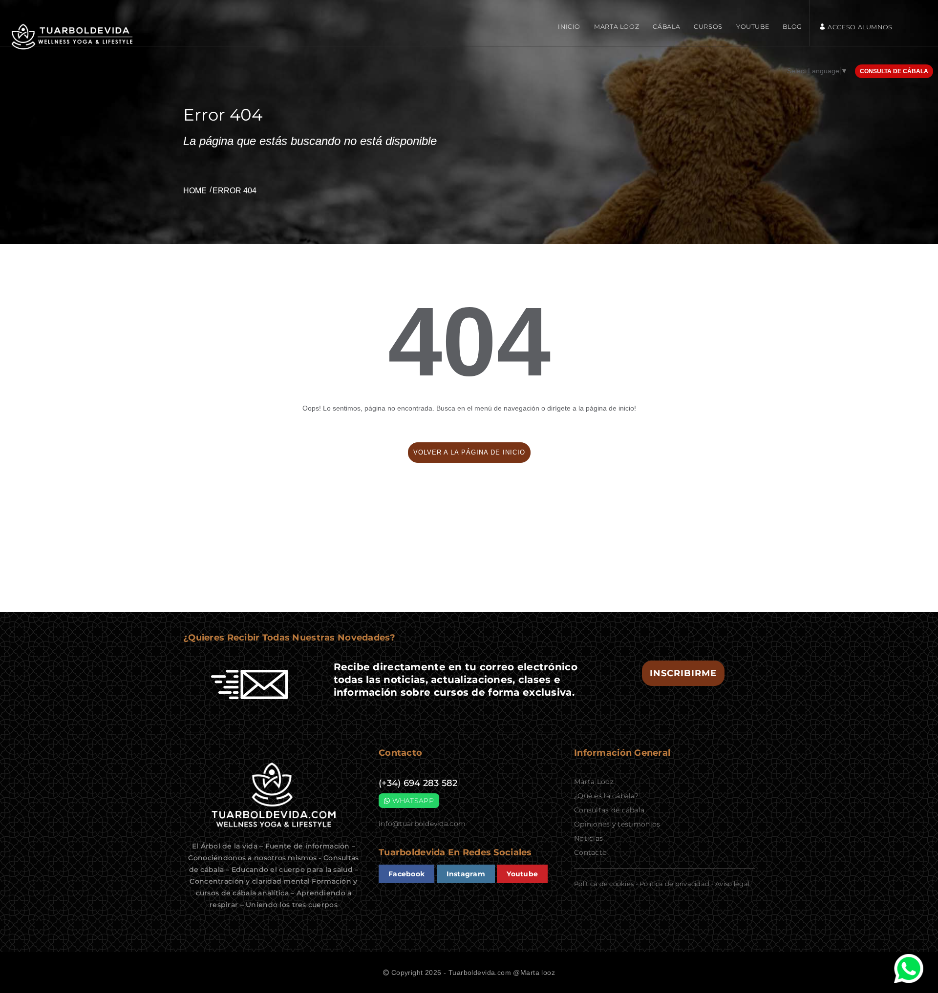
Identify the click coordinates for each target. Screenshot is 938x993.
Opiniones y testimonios (617, 824)
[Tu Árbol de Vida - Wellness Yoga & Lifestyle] (73, 37)
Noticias (588, 838)
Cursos (708, 26)
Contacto (590, 852)
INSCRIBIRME (683, 673)
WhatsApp (412, 800)
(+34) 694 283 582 (418, 783)
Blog (792, 26)
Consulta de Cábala (894, 71)
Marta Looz (616, 26)
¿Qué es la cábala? (606, 795)
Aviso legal (732, 884)
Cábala (666, 26)
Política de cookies (604, 884)
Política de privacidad (674, 884)
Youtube (752, 26)
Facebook (406, 873)
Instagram (466, 873)
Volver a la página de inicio (469, 452)
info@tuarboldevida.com (422, 823)
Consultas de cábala (609, 810)
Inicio (569, 26)
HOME (195, 190)
